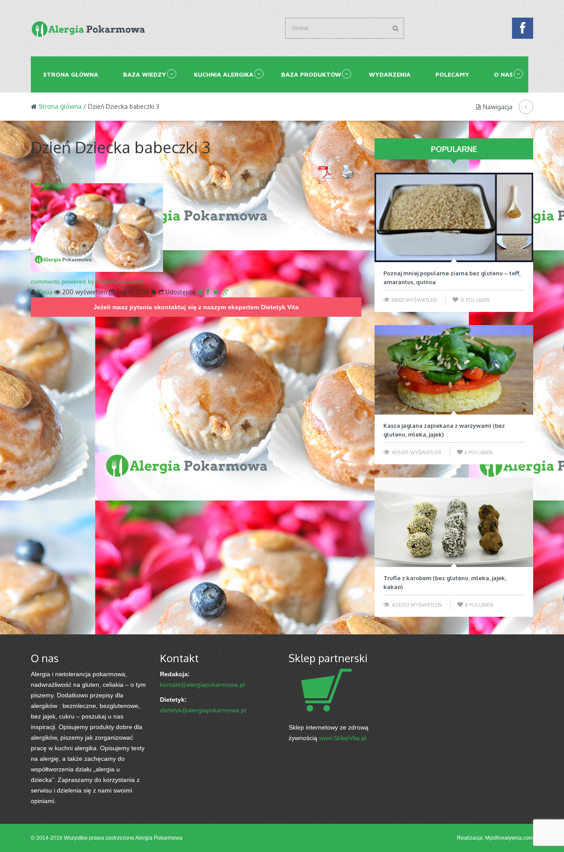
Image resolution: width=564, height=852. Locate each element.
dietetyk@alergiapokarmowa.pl (203, 710)
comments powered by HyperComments (87, 281)
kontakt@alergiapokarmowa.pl (202, 684)
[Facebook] (522, 30)
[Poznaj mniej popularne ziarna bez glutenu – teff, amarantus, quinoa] (454, 217)
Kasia (44, 292)
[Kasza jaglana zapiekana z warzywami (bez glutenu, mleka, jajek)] (454, 370)
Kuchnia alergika (223, 74)
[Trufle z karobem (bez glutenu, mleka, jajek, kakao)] (454, 522)
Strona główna (70, 74)
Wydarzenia (390, 74)
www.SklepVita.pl (342, 737)
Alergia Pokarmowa (158, 838)
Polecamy (452, 74)
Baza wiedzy (144, 74)
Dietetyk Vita (280, 307)
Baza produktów (311, 74)
